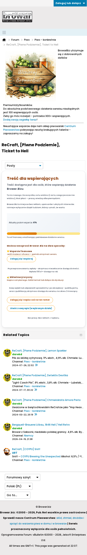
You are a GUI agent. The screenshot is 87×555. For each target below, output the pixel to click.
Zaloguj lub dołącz (68, 3)
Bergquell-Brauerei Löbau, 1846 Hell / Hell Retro (41, 424)
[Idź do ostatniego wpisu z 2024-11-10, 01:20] (35, 390)
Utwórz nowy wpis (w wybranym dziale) (31, 308)
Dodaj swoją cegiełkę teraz (20, 119)
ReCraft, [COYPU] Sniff (26, 449)
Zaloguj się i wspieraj (21, 258)
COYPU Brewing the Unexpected (40, 456)
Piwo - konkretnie (35, 361)
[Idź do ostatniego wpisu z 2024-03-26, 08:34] (35, 414)
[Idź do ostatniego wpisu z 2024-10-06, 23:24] (36, 365)
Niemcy (28, 435)
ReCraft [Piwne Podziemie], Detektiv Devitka (40, 375)
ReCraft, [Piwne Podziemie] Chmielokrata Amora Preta (46, 400)
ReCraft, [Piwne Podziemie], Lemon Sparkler (39, 350)
